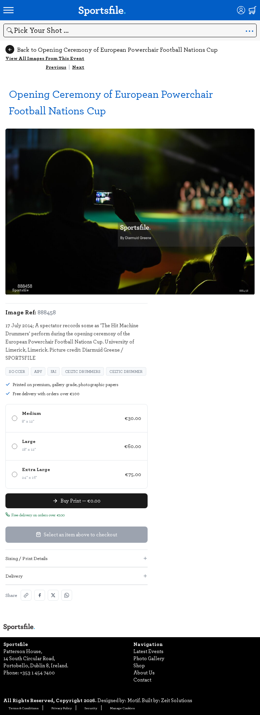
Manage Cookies (122, 708)
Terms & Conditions (23, 708)
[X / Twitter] (53, 595)
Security (91, 708)
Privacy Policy (61, 708)
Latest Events (148, 651)
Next (78, 66)
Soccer (17, 371)
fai (53, 371)
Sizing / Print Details (26, 558)
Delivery (14, 576)
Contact (142, 679)
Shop (139, 665)
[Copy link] (26, 595)
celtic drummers (83, 371)
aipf (38, 371)
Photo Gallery (149, 658)
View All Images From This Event (44, 58)
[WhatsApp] (66, 595)
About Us (144, 672)
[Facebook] (39, 595)
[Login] (241, 10)
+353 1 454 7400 (37, 672)
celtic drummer (126, 371)
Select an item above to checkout (80, 534)
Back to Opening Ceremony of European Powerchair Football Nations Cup (117, 49)
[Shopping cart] (252, 10)
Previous (56, 66)
